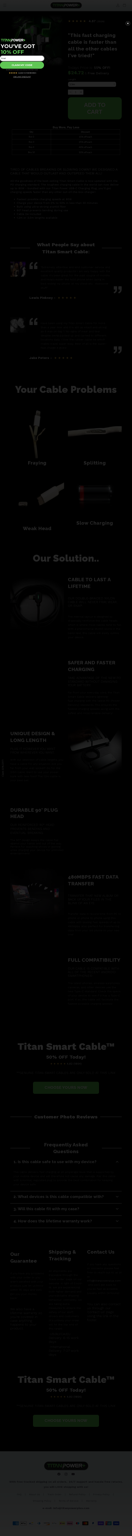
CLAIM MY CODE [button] (22, 64)
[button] (128, 23)
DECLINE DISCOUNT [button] (22, 77)
